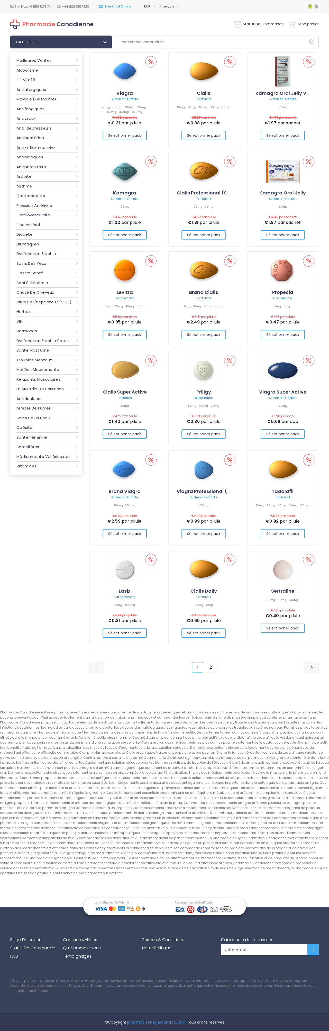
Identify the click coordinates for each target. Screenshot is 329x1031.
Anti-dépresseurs (33, 128)
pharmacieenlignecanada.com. (156, 1022)
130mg (112, 112)
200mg (136, 112)
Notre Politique (156, 948)
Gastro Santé (30, 273)
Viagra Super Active (282, 392)
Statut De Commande (263, 24)
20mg (191, 107)
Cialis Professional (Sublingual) (214, 193)
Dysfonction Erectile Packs (42, 340)
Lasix (125, 591)
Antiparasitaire (31, 166)
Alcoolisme (27, 70)
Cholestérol (28, 224)
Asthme (24, 186)
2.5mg (199, 605)
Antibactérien (30, 137)
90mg (215, 406)
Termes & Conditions (163, 940)
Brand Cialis (203, 292)
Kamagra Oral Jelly (282, 193)
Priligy (203, 392)
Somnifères (27, 446)
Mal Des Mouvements (37, 369)
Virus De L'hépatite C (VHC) (43, 302)
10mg (181, 107)
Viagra (124, 93)
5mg (187, 306)
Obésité (24, 427)
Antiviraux (26, 118)
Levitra (125, 292)
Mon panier (308, 24)
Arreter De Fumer (33, 408)
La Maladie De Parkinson (40, 388)
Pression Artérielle (34, 205)
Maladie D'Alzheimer (36, 99)
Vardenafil (124, 298)
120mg (141, 107)
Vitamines (26, 466)
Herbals (24, 311)
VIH (19, 321)
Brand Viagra (125, 491)
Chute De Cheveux (35, 292)
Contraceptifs (30, 195)
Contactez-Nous (80, 940)
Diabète (24, 234)
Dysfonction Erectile (36, 253)
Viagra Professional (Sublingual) (216, 491)
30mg (192, 406)
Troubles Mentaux (34, 360)
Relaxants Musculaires (38, 379)
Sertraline (282, 591)
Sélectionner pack (124, 135)
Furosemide (124, 596)
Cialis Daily (203, 591)
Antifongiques (30, 109)
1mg (278, 306)
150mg (124, 112)
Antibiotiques (29, 157)
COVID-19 (25, 79)
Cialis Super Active (125, 392)
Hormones (26, 331)
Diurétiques (27, 244)
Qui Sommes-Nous (82, 948)
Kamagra (124, 193)
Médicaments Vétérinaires (42, 456)
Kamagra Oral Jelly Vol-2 (285, 93)
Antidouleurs (29, 398)
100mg (129, 107)
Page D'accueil (25, 940)
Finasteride (282, 298)
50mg (117, 107)
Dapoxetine (203, 397)
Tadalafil (203, 99)
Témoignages (77, 956)
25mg (106, 107)
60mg (214, 107)
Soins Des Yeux (31, 263)
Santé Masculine (32, 350)
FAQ (14, 956)
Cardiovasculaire (33, 215)
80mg (225, 107)
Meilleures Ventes (34, 60)
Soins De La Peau (33, 418)
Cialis (203, 93)
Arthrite (24, 176)
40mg (203, 107)
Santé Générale (32, 282)
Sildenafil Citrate (125, 99)
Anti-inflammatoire (35, 147)
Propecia (282, 292)
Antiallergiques (31, 89)
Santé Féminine (31, 437)
